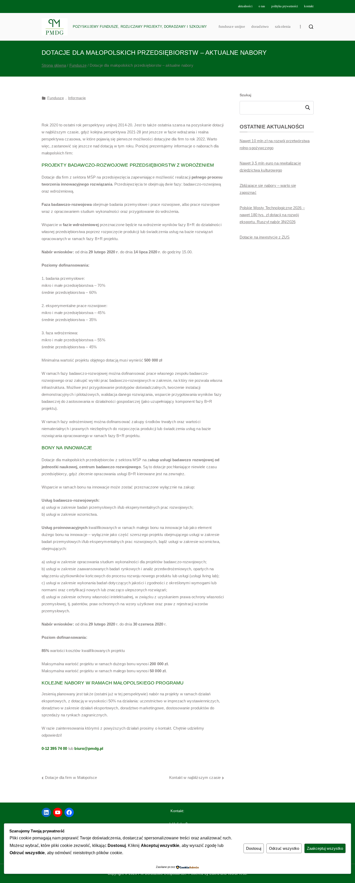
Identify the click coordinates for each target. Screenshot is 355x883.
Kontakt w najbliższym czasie (195, 777)
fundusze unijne (232, 26)
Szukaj (246, 95)
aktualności (245, 6)
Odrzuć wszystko (284, 848)
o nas (262, 6)
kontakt (308, 6)
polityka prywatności (284, 6)
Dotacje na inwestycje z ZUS (265, 237)
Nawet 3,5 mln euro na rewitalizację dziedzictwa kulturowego (270, 166)
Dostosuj (253, 848)
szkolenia (283, 26)
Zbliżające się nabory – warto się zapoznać (268, 189)
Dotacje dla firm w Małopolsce (71, 777)
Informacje (77, 98)
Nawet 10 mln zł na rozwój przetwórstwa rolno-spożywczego (275, 144)
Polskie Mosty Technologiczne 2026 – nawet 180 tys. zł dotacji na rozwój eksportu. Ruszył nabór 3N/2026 (272, 215)
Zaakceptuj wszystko (325, 848)
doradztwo (260, 26)
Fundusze (55, 98)
